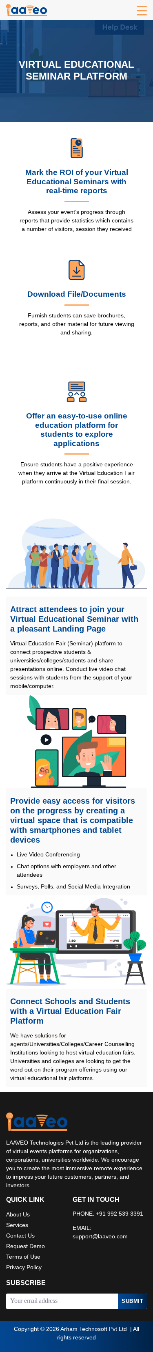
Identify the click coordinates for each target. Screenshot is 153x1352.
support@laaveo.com (100, 1237)
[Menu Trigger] (142, 11)
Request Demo (25, 1247)
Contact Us (20, 1236)
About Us (18, 1215)
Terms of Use (23, 1257)
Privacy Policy (24, 1268)
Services (17, 1226)
